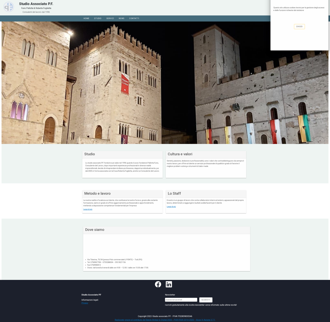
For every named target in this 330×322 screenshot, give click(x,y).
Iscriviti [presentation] (205, 300)
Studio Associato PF (91, 295)
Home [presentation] (86, 18)
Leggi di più (87, 209)
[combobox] (181, 300)
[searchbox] (181, 300)
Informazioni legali (89, 300)
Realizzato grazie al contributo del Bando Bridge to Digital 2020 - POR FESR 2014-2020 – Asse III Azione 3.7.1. (165, 320)
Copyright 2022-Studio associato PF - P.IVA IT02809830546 (165, 316)
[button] (86, 18)
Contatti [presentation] (134, 18)
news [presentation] (121, 18)
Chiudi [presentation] (299, 26)
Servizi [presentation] (110, 18)
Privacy (84, 303)
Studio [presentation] (98, 18)
